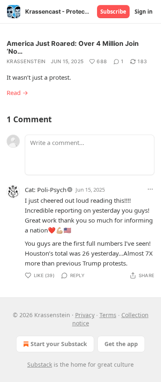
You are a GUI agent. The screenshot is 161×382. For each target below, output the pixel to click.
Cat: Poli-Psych (45, 189)
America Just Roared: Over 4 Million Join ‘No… (73, 47)
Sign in (144, 11)
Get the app (121, 344)
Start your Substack (59, 344)
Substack (39, 364)
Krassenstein (26, 61)
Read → (17, 92)
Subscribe (113, 11)
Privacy (85, 315)
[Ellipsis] (150, 189)
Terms (107, 315)
